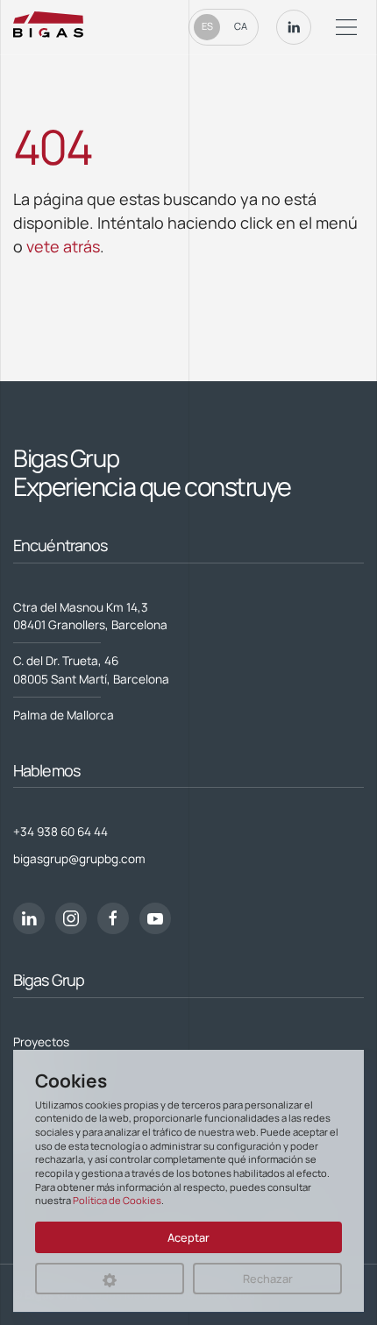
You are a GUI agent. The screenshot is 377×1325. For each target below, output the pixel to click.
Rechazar (268, 1278)
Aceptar (188, 1237)
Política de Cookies (117, 1200)
